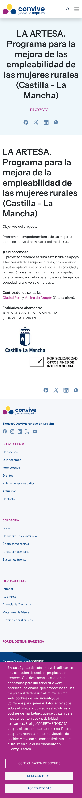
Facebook (5, 431)
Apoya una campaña (16, 552)
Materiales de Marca (16, 612)
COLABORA (11, 520)
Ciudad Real (12, 297)
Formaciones (11, 468)
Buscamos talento (14, 559)
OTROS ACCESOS (15, 581)
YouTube (35, 431)
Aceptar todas (39, 788)
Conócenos (10, 452)
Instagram (12, 431)
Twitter (27, 431)
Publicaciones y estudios (19, 483)
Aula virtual (10, 596)
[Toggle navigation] (76, 9)
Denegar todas (39, 775)
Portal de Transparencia (23, 641)
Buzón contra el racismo (18, 620)
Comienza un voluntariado (20, 536)
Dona (6, 528)
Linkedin (20, 431)
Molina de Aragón (38, 297)
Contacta (9, 499)
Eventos (8, 475)
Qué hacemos (12, 460)
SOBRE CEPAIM (13, 444)
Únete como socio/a (16, 544)
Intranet (8, 589)
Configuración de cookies (39, 763)
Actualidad (9, 491)
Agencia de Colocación (17, 604)
